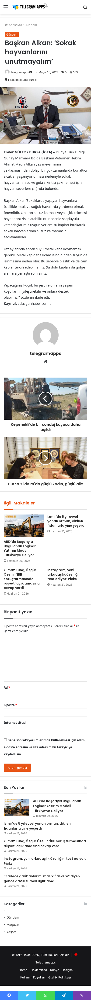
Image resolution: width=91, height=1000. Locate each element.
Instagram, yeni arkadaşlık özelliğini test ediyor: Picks (64, 574)
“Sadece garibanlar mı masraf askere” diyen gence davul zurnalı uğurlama (42, 878)
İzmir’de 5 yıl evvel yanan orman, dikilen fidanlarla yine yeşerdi (66, 521)
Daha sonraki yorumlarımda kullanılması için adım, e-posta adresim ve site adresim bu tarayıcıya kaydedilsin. (45, 747)
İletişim (68, 970)
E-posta (10, 705)
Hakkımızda (39, 970)
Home (23, 970)
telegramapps (20, 72)
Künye (54, 970)
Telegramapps (45, 962)
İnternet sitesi (15, 723)
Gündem (30, 25)
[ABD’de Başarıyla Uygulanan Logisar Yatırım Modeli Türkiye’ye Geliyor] (24, 526)
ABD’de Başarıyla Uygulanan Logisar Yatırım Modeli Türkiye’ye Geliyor (20, 548)
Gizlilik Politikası (59, 977)
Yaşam (12, 932)
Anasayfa (15, 25)
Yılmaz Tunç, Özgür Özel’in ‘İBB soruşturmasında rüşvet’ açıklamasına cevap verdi (22, 579)
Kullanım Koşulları (32, 977)
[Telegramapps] (30, 7)
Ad (7, 687)
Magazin (13, 924)
